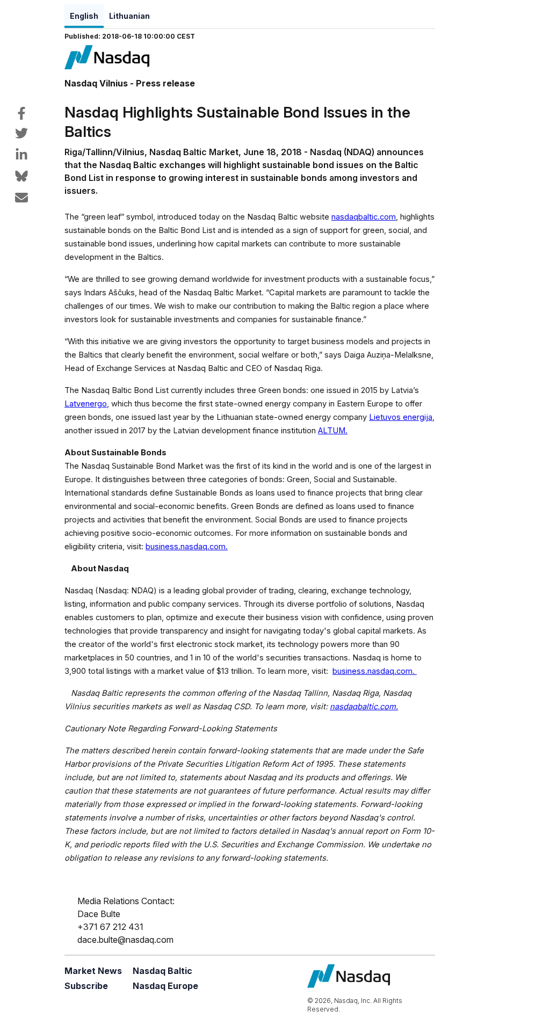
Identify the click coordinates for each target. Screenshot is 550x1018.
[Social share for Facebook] (21, 113)
